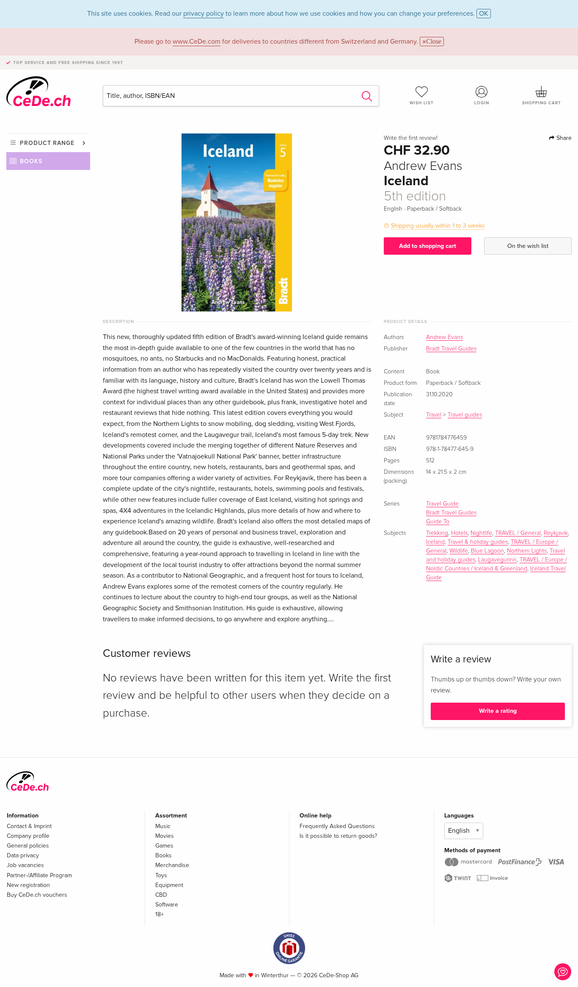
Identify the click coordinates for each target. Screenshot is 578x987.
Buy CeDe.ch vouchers (37, 894)
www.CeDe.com (196, 41)
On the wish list (527, 246)
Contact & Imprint (29, 826)
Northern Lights (527, 551)
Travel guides (465, 415)
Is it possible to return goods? (338, 836)
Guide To (437, 522)
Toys (161, 875)
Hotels (459, 533)
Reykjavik (556, 533)
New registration (28, 885)
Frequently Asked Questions (337, 826)
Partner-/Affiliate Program (39, 875)
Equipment (169, 885)
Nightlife (481, 533)
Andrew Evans (444, 337)
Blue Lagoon (487, 551)
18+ (159, 914)
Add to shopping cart (427, 246)
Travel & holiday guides (478, 542)
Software (166, 904)
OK (483, 13)
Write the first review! (411, 138)
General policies (28, 845)
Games (164, 845)
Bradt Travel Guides (451, 349)
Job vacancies (25, 865)
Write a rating (498, 711)
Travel (433, 415)
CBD (161, 894)
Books (31, 161)
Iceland (435, 542)
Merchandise (172, 865)
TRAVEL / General (518, 533)
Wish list (422, 103)
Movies (164, 836)
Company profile (28, 836)
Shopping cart (541, 103)
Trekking (437, 533)
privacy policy (203, 13)
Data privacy (23, 855)
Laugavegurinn (497, 560)
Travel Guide (442, 504)
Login (481, 103)
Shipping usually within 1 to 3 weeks (438, 225)
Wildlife (458, 551)
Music (163, 826)
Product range (47, 143)
